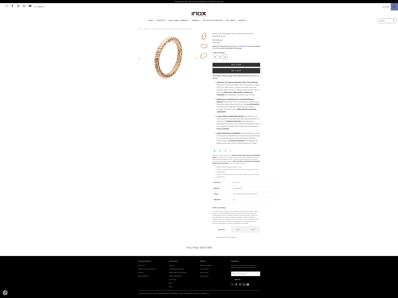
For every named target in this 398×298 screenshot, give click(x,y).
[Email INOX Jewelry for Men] (6, 6)
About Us (172, 265)
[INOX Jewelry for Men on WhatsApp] (24, 6)
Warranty (221, 229)
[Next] (196, 58)
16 (225, 57)
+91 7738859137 (39, 7)
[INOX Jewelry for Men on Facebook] (12, 6)
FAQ (170, 283)
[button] (152, 20)
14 (220, 57)
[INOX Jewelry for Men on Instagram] (18, 6)
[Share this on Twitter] (214, 151)
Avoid (253, 229)
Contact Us (141, 265)
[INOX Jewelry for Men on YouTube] (30, 6)
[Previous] (139, 58)
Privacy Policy (204, 269)
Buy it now (236, 71)
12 (215, 57)
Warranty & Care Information (147, 269)
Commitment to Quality (176, 269)
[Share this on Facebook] (220, 151)
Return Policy (204, 272)
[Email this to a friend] (231, 151)
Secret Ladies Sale (143, 276)
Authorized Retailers (175, 276)
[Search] (393, 21)
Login (387, 7)
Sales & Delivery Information (177, 272)
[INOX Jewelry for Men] (199, 14)
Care (237, 229)
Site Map (140, 272)
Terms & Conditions (206, 265)
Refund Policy (204, 276)
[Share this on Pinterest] (225, 151)
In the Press (172, 279)
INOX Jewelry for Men (149, 293)
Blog (170, 286)
